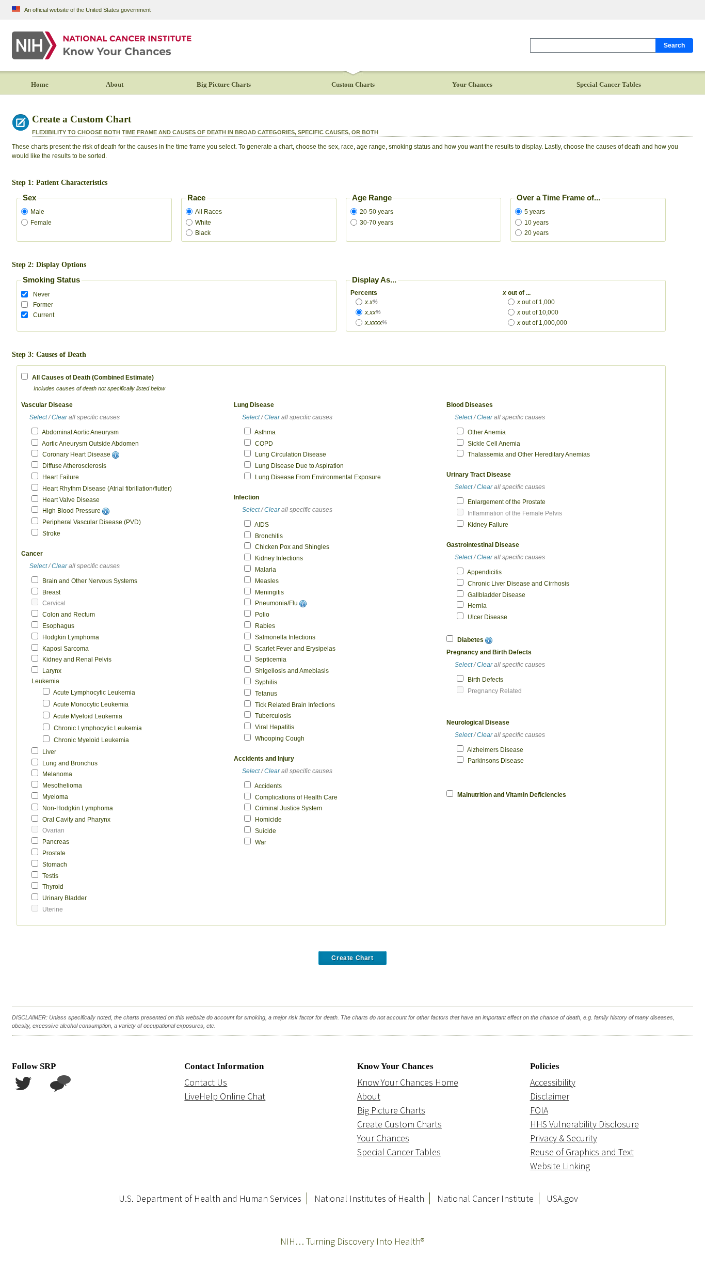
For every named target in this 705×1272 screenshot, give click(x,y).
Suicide (265, 831)
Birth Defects (485, 679)
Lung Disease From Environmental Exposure (318, 477)
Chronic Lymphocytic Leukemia (98, 728)
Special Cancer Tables (399, 1152)
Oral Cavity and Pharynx (76, 819)
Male (37, 211)
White (203, 222)
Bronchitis (269, 536)
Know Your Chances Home (407, 1082)
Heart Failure (60, 477)
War (260, 842)
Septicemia (270, 659)
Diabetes (470, 639)
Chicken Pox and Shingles (292, 547)
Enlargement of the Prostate (507, 502)
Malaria (265, 569)
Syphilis (266, 682)
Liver (49, 752)
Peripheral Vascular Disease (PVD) (91, 522)
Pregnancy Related (495, 691)
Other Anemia (487, 432)
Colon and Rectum (68, 614)
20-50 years (376, 211)
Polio (262, 614)
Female (41, 222)
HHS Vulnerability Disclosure (584, 1124)
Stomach (54, 864)
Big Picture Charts (391, 1110)
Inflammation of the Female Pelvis (515, 513)
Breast (51, 592)
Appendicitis (484, 572)
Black (203, 233)
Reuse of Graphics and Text (582, 1152)
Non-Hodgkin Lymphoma (77, 808)
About (368, 1096)
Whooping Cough (280, 738)
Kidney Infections (279, 558)
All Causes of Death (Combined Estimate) (93, 377)
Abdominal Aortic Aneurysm (80, 432)
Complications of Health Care (296, 797)
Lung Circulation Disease (290, 454)
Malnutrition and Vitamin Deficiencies (511, 794)
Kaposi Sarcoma (65, 648)
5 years (534, 211)
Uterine (52, 909)
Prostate (54, 853)
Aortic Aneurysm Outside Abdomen (90, 443)
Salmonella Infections (285, 637)
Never (41, 294)
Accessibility (552, 1082)
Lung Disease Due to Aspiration (299, 465)
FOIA (539, 1110)
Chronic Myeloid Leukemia (91, 740)
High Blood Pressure (71, 510)
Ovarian (53, 830)
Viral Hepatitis (274, 727)
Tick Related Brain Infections (295, 705)
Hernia (477, 605)
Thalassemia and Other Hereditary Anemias (529, 454)
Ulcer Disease (487, 617)
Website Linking (560, 1166)
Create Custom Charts (399, 1124)
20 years (536, 233)
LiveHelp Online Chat (224, 1096)
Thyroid (52, 886)
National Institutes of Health (369, 1198)
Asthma (265, 432)
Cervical (54, 603)
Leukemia (45, 681)
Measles (267, 581)
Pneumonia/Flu (276, 603)
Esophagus (58, 626)
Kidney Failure (488, 524)
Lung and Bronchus (70, 763)
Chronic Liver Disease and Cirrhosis (518, 583)
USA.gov (562, 1198)
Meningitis (269, 592)
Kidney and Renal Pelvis (76, 659)
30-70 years (376, 222)
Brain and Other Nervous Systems (89, 581)
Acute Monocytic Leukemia (91, 704)
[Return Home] (102, 45)
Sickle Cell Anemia (494, 443)
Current (43, 315)
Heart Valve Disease (71, 500)
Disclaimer (549, 1096)
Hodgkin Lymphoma (70, 637)
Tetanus (266, 693)
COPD (264, 443)
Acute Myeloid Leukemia (87, 716)
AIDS (261, 524)
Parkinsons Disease (496, 760)
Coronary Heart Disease (76, 454)
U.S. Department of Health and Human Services (210, 1198)
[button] (115, 454)
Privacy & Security (563, 1138)
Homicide (268, 819)
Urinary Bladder (64, 898)
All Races (208, 211)
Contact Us (205, 1082)
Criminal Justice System (288, 808)
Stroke (51, 533)
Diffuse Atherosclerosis (74, 465)
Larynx (51, 670)
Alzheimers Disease (495, 749)
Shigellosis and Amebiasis (292, 670)
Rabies (265, 626)
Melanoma (57, 774)
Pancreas (55, 841)
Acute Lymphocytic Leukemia (94, 692)
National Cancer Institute (485, 1198)
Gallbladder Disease (496, 595)
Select (38, 417)
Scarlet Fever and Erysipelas (295, 648)
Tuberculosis (273, 715)
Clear (59, 417)
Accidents (268, 786)
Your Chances (383, 1138)
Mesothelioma (62, 785)
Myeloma (55, 796)
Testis (50, 876)
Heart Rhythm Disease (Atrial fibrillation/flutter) (107, 488)
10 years (536, 222)
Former (43, 304)
